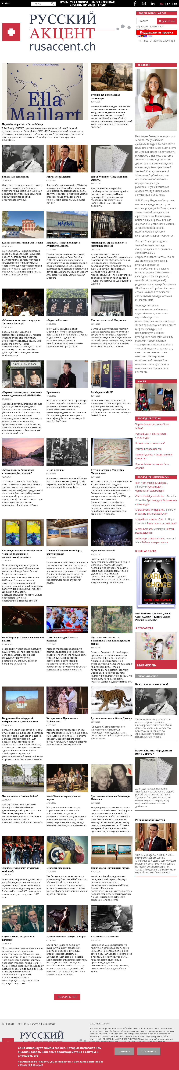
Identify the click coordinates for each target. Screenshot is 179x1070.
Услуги (36, 1023)
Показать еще (67, 996)
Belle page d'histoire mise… (150, 538)
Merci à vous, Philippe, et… (150, 509)
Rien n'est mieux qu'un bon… (151, 482)
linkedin (152, 3)
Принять (124, 1051)
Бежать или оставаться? (150, 443)
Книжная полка (145, 551)
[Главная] (67, 31)
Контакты (23, 1023)
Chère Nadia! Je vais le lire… (150, 496)
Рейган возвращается (148, 449)
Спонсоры (49, 1023)
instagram (144, 3)
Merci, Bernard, (144, 528)
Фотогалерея (144, 628)
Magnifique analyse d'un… (149, 519)
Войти (6, 3)
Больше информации (30, 1064)
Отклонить (148, 1051)
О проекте (8, 1023)
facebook (135, 3)
